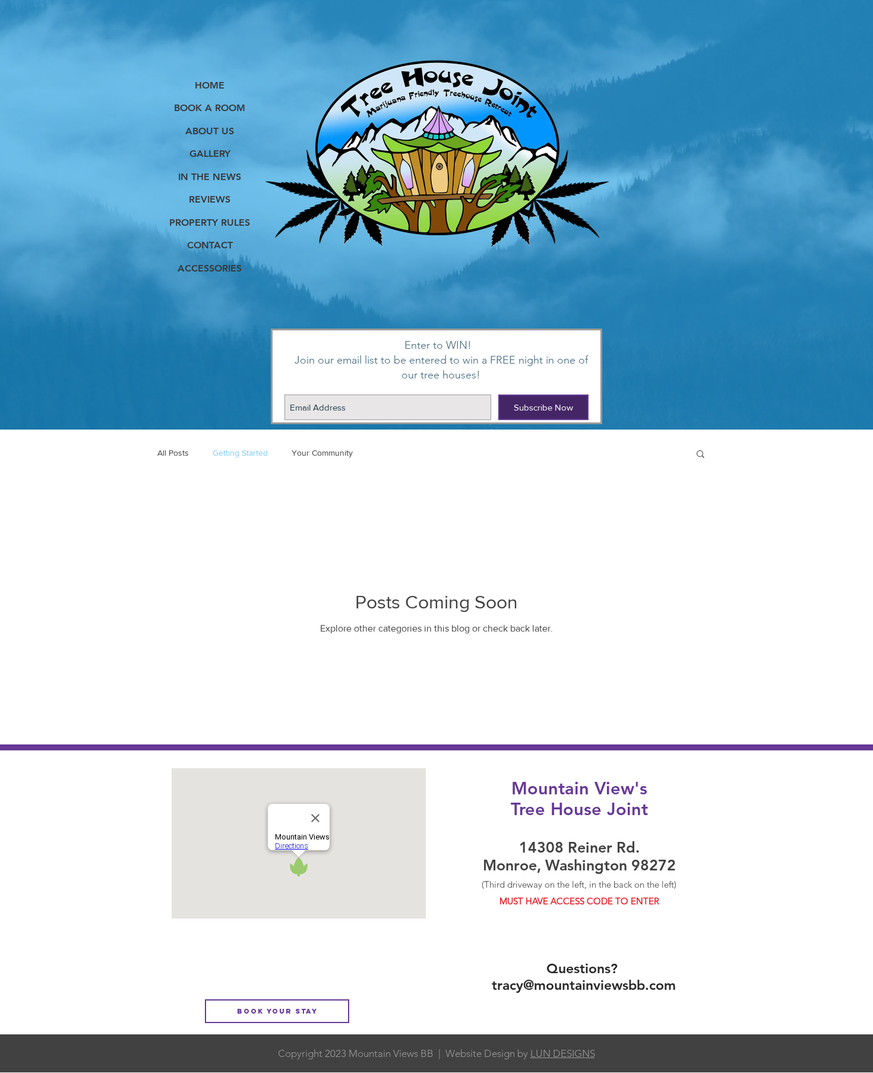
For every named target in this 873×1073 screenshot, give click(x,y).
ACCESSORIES (210, 268)
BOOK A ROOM (209, 107)
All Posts (173, 452)
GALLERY (209, 153)
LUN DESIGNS (562, 1053)
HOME (209, 85)
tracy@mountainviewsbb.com (584, 985)
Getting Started (240, 452)
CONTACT (210, 245)
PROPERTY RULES (209, 222)
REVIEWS (209, 199)
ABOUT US (209, 131)
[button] (700, 455)
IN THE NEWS (209, 176)
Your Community (322, 452)
